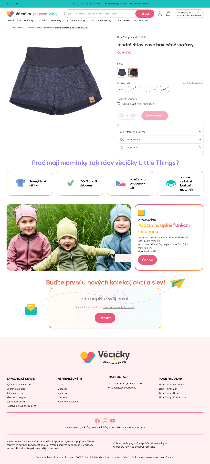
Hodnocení (132, 147)
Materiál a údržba (136, 131)
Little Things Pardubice (171, 384)
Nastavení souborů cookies (21, 405)
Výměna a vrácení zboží (19, 384)
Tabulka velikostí (141, 3)
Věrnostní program (17, 397)
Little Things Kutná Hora (172, 397)
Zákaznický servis (16, 401)
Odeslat (105, 318)
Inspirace (62, 393)
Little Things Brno (168, 393)
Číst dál (147, 260)
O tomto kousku (134, 139)
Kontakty (62, 397)
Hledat (144, 13)
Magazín (62, 388)
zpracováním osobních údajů (119, 307)
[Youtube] (113, 421)
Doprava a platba (16, 388)
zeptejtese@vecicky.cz (117, 3)
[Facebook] (97, 421)
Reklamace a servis (17, 393)
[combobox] (109, 14)
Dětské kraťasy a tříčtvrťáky (40, 27)
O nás (60, 384)
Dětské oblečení (18, 27)
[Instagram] (105, 421)
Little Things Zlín (168, 388)
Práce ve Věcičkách (67, 401)
